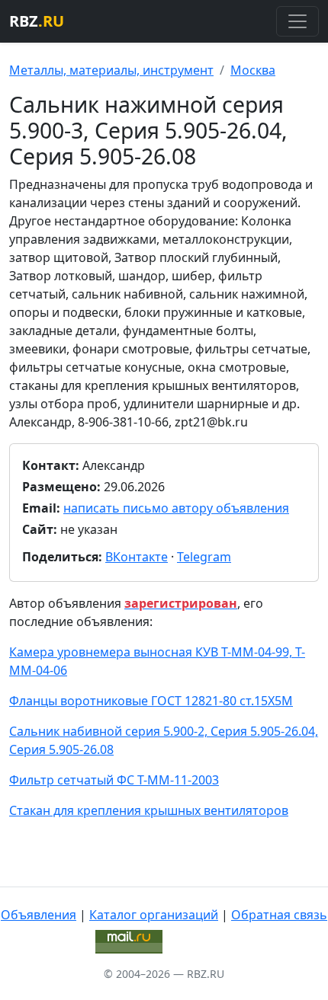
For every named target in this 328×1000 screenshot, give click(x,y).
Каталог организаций (153, 914)
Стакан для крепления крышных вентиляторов (148, 810)
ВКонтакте (136, 556)
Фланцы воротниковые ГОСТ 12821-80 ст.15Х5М (151, 700)
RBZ (36, 21)
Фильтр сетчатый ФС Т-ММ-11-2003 (114, 780)
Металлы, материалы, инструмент (111, 70)
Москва (252, 70)
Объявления (38, 914)
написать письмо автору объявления (176, 508)
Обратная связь (279, 914)
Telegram (204, 556)
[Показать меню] (297, 21)
